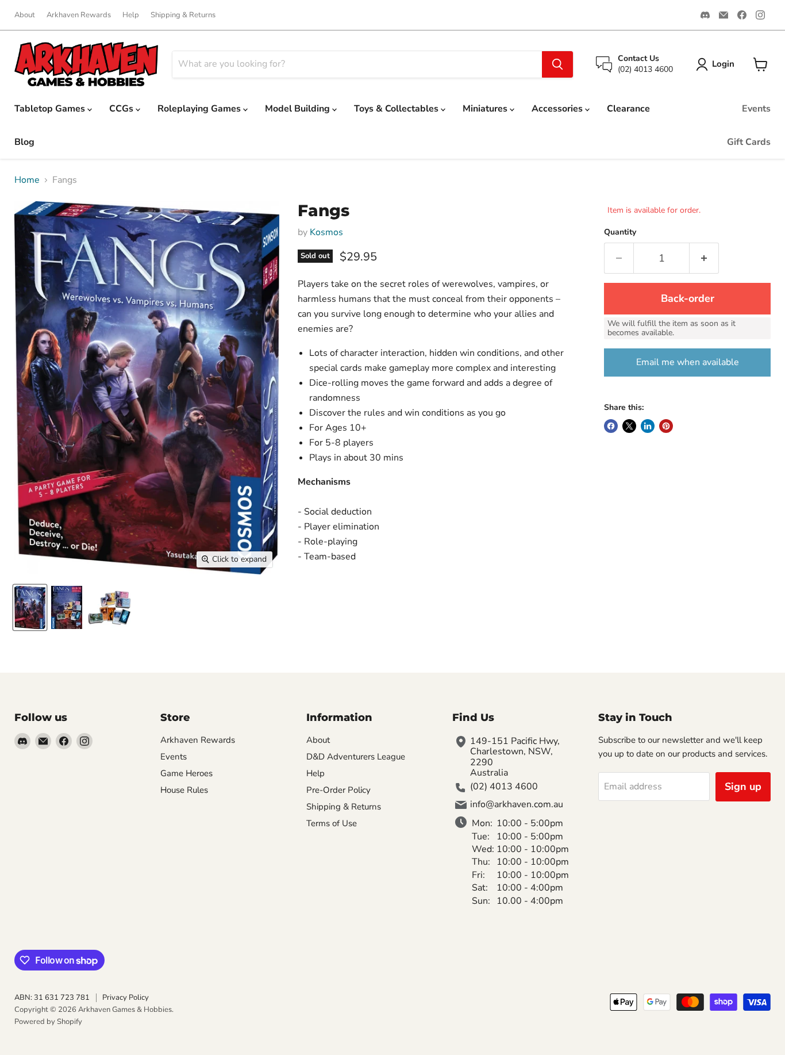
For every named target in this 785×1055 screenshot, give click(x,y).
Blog (24, 142)
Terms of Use (331, 823)
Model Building (298, 108)
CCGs (122, 108)
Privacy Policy (125, 997)
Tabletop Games (50, 108)
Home (27, 180)
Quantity (620, 232)
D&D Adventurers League (355, 756)
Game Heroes (186, 773)
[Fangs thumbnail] (30, 607)
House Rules (184, 790)
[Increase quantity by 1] (704, 258)
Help (130, 15)
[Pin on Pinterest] (666, 426)
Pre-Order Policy (338, 790)
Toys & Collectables (397, 108)
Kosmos (326, 232)
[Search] (557, 64)
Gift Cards (749, 142)
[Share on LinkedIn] (648, 426)
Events (756, 108)
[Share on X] (629, 426)
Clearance (628, 108)
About (24, 15)
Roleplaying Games (200, 108)
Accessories (558, 108)
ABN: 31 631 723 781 (52, 997)
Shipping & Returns (183, 15)
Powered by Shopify (48, 1021)
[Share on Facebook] (611, 426)
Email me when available (687, 362)
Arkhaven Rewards (79, 15)
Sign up (743, 786)
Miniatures (486, 108)
